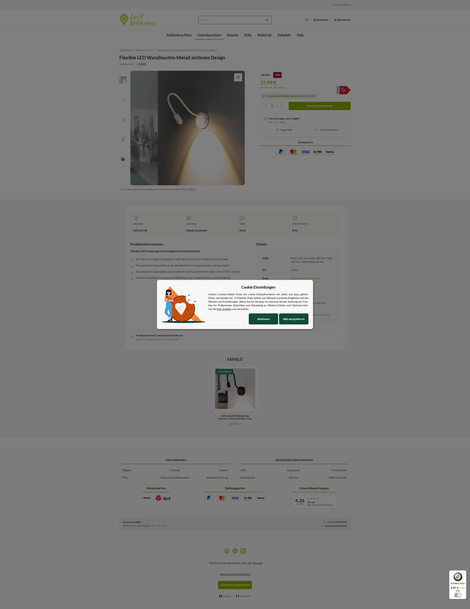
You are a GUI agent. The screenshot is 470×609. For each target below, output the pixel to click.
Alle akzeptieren (294, 319)
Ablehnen (263, 319)
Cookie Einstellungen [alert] (258, 287)
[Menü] (464, 572)
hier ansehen (224, 308)
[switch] (458, 595)
